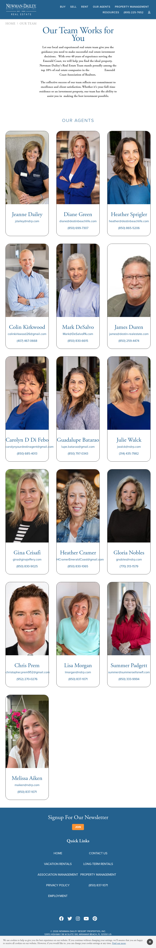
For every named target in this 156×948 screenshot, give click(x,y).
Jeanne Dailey (27, 214)
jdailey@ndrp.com (27, 221)
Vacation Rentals (58, 863)
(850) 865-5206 (129, 228)
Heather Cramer (78, 552)
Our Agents (101, 6)
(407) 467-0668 (27, 340)
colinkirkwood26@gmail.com (27, 334)
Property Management (132, 6)
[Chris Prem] (27, 654)
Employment (57, 895)
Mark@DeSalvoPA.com (78, 334)
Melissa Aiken (27, 778)
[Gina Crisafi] (27, 542)
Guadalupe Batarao (78, 440)
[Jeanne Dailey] (27, 203)
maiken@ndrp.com (27, 785)
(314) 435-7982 (129, 453)
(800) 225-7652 (134, 12)
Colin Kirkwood (27, 327)
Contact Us (98, 853)
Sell (73, 6)
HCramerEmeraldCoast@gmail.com (80, 559)
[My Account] (149, 12)
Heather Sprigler (129, 214)
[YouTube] (86, 919)
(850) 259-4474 (129, 340)
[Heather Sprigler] (128, 203)
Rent (84, 6)
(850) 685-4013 (27, 453)
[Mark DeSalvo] (78, 316)
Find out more (119, 943)
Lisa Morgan (78, 665)
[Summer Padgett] (128, 654)
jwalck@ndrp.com (129, 446)
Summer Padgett (129, 665)
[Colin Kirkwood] (27, 316)
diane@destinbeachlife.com (78, 221)
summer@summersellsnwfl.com (129, 672)
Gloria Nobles (128, 552)
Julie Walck (129, 440)
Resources (111, 12)
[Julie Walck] (128, 429)
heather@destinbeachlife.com (129, 221)
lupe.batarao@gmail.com (78, 446)
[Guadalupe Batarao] (78, 429)
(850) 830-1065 (78, 566)
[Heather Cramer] (78, 542)
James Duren (129, 327)
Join (78, 827)
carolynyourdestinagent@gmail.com (29, 446)
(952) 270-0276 (27, 679)
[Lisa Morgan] (78, 654)
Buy (63, 6)
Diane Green (78, 214)
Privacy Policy (58, 885)
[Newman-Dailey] (21, 15)
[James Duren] (128, 316)
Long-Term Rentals (98, 863)
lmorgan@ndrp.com (78, 672)
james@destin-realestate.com (129, 334)
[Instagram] (78, 919)
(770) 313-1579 (129, 566)
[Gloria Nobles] (128, 542)
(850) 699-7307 (78, 228)
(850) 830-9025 (27, 566)
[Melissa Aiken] (27, 767)
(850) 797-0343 (78, 453)
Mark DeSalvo (78, 327)
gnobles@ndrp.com (129, 559)
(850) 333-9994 (129, 679)
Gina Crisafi (27, 552)
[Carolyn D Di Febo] (27, 429)
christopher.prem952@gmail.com (28, 672)
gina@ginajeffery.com (27, 559)
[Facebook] (61, 919)
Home (10, 23)
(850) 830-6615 (78, 340)
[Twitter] (69, 919)
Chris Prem (27, 665)
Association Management (58, 874)
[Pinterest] (95, 919)
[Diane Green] (78, 203)
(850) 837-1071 (78, 679)
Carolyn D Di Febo (27, 440)
